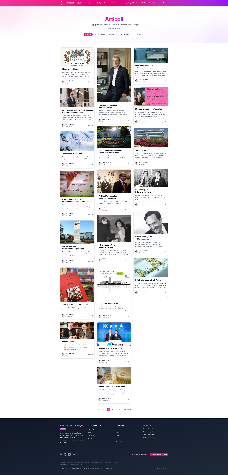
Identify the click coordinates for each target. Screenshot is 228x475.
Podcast (108, 3)
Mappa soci (91, 435)
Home (92, 3)
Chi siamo (91, 429)
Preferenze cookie (148, 438)
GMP (111, 34)
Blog (100, 3)
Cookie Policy (147, 432)
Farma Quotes (138, 34)
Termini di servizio (148, 434)
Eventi (117, 432)
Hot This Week (100, 34)
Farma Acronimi (123, 34)
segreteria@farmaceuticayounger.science (71, 464)
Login (165, 3)
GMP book (155, 3)
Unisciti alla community (160, 454)
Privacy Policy (147, 429)
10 (119, 409)
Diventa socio (92, 439)
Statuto (90, 432)
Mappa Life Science (133, 3)
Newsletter (119, 442)
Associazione (119, 3)
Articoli (88, 34)
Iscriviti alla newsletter (140, 454)
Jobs (145, 3)
